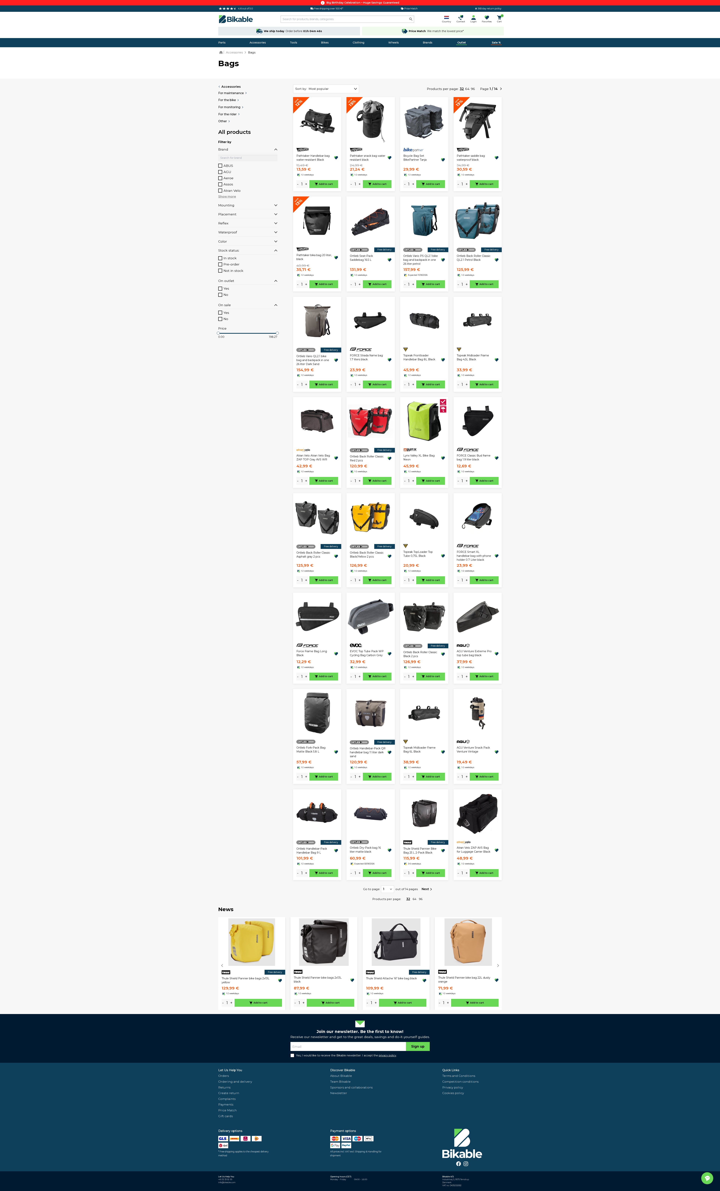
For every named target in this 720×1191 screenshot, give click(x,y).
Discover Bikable (342, 1070)
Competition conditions (460, 1081)
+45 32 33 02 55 (225, 1179)
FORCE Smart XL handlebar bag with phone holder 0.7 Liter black (474, 555)
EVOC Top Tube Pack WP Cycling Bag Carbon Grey (367, 653)
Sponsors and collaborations (351, 1087)
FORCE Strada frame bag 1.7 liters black (366, 357)
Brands (427, 42)
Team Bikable (340, 1081)
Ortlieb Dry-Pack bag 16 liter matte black (365, 849)
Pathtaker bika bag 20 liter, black (314, 257)
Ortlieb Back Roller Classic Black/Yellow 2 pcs (367, 554)
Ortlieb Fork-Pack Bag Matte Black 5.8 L (311, 749)
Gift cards (225, 1116)
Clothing (358, 42)
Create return (228, 1093)
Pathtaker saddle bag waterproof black (471, 157)
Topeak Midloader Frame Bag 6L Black (419, 749)
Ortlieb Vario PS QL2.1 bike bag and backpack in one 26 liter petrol (420, 259)
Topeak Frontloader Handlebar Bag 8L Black (419, 357)
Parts (222, 42)
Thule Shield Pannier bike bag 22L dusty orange (464, 979)
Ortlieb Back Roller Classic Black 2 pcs (420, 654)
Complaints (227, 1099)
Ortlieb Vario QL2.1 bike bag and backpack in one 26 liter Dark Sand (312, 360)
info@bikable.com (227, 1182)
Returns (224, 1087)
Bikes (325, 42)
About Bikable (341, 1076)
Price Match (227, 1110)
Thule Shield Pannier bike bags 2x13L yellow (245, 980)
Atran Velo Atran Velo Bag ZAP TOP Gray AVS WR (313, 457)
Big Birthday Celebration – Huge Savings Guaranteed (362, 2)
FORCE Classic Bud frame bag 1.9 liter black (473, 457)
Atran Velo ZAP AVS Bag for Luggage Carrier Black (473, 849)
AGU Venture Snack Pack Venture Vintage (473, 749)
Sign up (417, 1046)
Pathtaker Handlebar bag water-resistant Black (313, 157)
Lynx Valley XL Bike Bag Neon (419, 457)
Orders (223, 1076)
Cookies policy (453, 1093)
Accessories (258, 42)
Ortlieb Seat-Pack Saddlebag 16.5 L (361, 258)
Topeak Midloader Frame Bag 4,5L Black (473, 357)
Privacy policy (452, 1087)
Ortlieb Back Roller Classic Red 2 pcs (367, 458)
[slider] (218, 333)
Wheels (393, 42)
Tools (293, 42)
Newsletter (338, 1093)
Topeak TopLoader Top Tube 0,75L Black (418, 554)
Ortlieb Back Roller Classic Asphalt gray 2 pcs (313, 554)
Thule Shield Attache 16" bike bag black (391, 978)
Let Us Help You (230, 1070)
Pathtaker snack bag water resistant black (367, 157)
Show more (227, 196)
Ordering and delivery (235, 1081)
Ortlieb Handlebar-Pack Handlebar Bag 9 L (311, 850)
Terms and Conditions (458, 1076)
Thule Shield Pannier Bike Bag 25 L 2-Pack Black (419, 850)
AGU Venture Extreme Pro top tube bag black (474, 653)
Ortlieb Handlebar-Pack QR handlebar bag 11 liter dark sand (368, 752)
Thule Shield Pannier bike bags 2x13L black (318, 979)
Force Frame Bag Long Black (311, 653)
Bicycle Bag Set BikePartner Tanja (415, 157)
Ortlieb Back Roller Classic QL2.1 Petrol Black (473, 258)
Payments (225, 1104)
